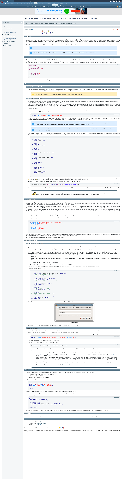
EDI (43, 3)
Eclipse (68, 5)
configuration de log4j (65, 364)
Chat (38, 1)
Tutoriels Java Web (53, 6)
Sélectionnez (116, 64)
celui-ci (115, 354)
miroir (45, 423)
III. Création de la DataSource (8, 28)
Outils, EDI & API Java (81, 6)
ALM (27, 3)
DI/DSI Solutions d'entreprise (13, 3)
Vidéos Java (68, 6)
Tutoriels (24, 1)
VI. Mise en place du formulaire (8, 41)
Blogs (33, 1)
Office (57, 3)
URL (30, 179)
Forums (19, 1)
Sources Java (73, 6)
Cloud (21, 3)
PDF (38, 424)
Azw (48, 32)
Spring (59, 5)
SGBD (54, 3)
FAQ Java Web (46, 6)
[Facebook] (116, 29)
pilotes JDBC (39, 179)
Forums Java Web (38, 6)
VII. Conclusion (5, 43)
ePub (44, 32)
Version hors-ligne (53, 31)
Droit (60, 1)
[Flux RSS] (117, 6)
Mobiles (61, 3)
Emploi (50, 1)
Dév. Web (39, 3)
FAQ (30, 1)
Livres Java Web (61, 6)
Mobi (53, 32)
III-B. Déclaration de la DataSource (10, 32)
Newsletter (44, 1)
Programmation (48, 3)
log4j (42, 354)
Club (64, 1)
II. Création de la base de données (9, 26)
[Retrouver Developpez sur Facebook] (120, 6)
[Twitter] (115, 29)
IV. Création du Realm (6, 34)
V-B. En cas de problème (8, 39)
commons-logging (54, 364)
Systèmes (66, 3)
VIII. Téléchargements (6, 45)
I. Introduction (5, 25)
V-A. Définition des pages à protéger (10, 38)
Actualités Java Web (30, 6)
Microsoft (31, 3)
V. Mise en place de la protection (8, 36)
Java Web (55, 5)
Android (63, 5)
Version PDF (45, 31)
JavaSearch (89, 6)
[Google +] (117, 29)
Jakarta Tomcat (40, 421)
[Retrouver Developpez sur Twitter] (119, 6)
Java (35, 3)
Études (55, 1)
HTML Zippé (40, 423)
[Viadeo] (113, 29)
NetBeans (73, 5)
